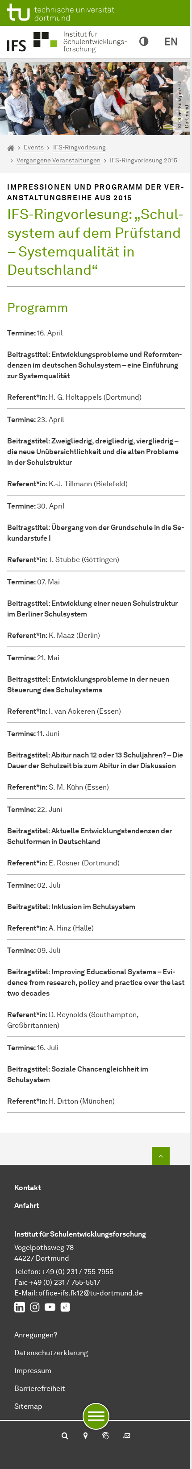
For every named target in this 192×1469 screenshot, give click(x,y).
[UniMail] (127, 1436)
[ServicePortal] (105, 1436)
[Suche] (64, 1436)
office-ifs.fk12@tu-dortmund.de (90, 1293)
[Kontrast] (143, 42)
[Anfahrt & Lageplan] (85, 1436)
